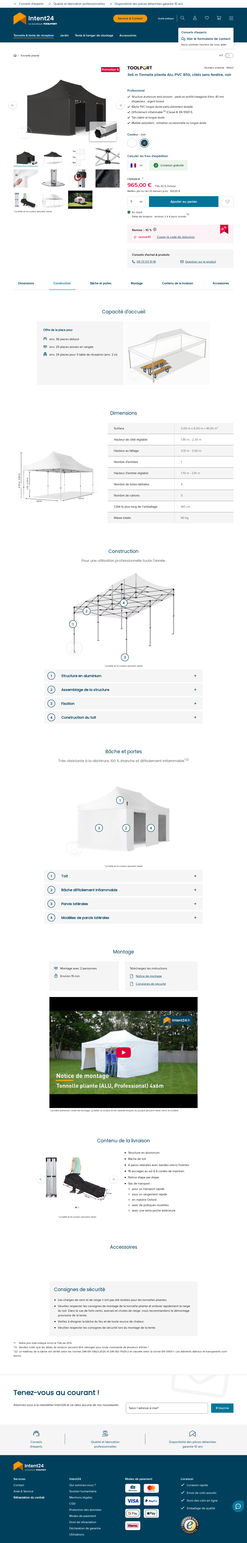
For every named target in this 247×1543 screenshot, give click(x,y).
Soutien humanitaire (82, 1491)
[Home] (16, 55)
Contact (19, 1485)
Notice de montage (149, 976)
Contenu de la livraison (177, 283)
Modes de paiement (82, 1516)
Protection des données (85, 1510)
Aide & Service (23, 1491)
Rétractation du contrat (29, 1497)
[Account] (195, 18)
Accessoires (221, 283)
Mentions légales (80, 1497)
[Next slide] (120, 105)
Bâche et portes (100, 283)
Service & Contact (130, 18)
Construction (62, 283)
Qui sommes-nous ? (82, 1485)
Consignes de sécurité (151, 984)
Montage (137, 283)
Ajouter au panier (183, 201)
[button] (219, 18)
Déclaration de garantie (85, 1528)
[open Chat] (238, 1506)
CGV (72, 1503)
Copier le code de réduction (176, 237)
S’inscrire (222, 1408)
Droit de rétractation (82, 1522)
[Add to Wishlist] (227, 201)
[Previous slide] (13, 105)
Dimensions (26, 283)
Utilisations (76, 1534)
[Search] (182, 18)
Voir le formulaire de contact (208, 38)
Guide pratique (166, 18)
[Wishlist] (207, 19)
